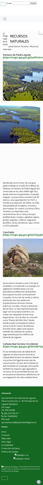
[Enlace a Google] (9, 3)
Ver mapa (5, 407)
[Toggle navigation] (4, 19)
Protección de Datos (10, 448)
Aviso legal (6, 441)
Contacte (5, 435)
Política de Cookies (9, 451)
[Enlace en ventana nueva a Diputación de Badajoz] (10, 467)
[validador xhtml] (21, 458)
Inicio (3, 431)
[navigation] (21, 3)
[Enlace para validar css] (21, 455)
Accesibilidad (7, 445)
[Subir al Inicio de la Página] (39, 482)
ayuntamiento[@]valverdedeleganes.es (18, 422)
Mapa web (6, 438)
